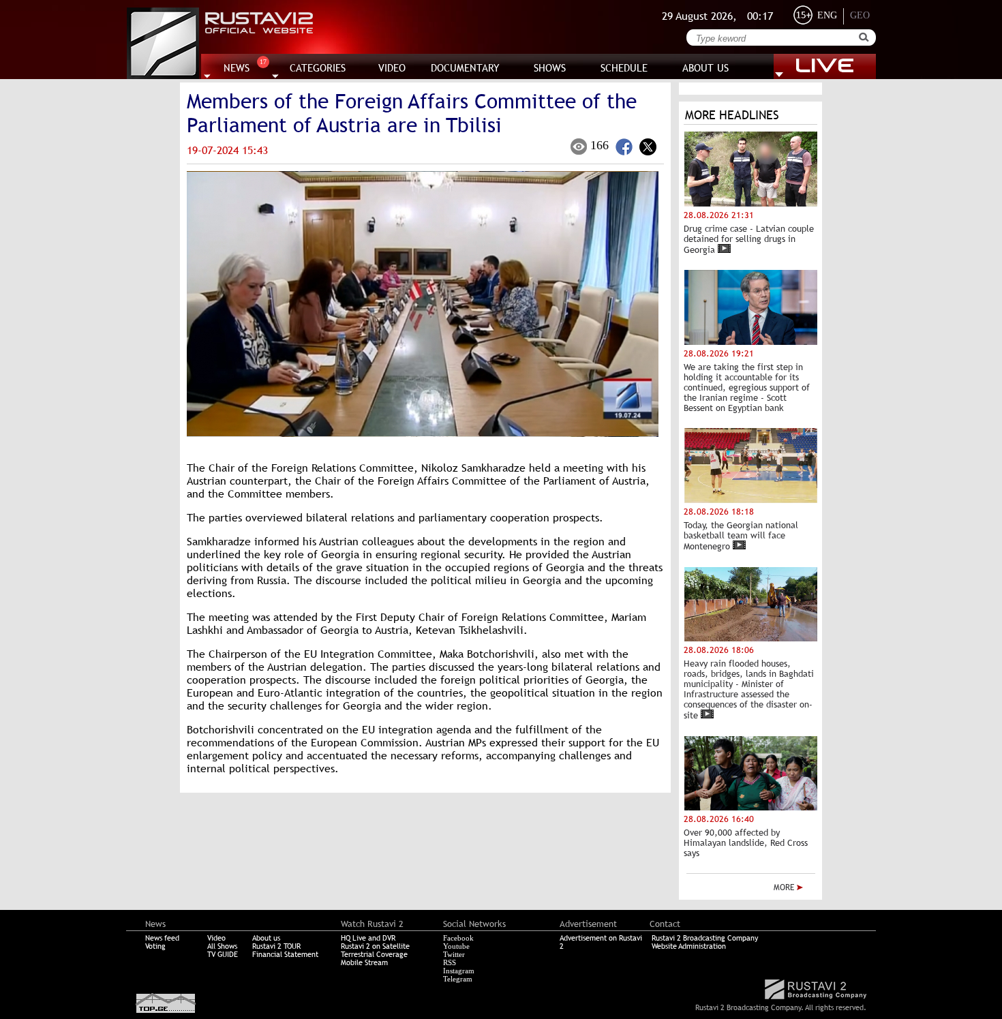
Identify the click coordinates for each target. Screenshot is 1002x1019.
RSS (449, 962)
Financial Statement (285, 954)
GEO (860, 15)
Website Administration (689, 946)
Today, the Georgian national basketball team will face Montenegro (741, 535)
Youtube (456, 946)
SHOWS (550, 68)
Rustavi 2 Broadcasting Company (705, 938)
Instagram (458, 971)
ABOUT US (705, 68)
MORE (785, 887)
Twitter (454, 954)
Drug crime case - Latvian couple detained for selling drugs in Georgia (749, 239)
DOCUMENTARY (465, 68)
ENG (827, 15)
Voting (155, 946)
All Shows (222, 946)
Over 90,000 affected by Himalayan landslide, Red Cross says (746, 842)
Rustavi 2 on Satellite (375, 946)
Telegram (457, 979)
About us (266, 938)
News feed (162, 938)
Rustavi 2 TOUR (276, 946)
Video (216, 938)
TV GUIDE (222, 954)
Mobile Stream (364, 962)
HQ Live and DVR (368, 938)
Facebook (458, 938)
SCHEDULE (624, 68)
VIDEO (392, 68)
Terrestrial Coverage (374, 954)
